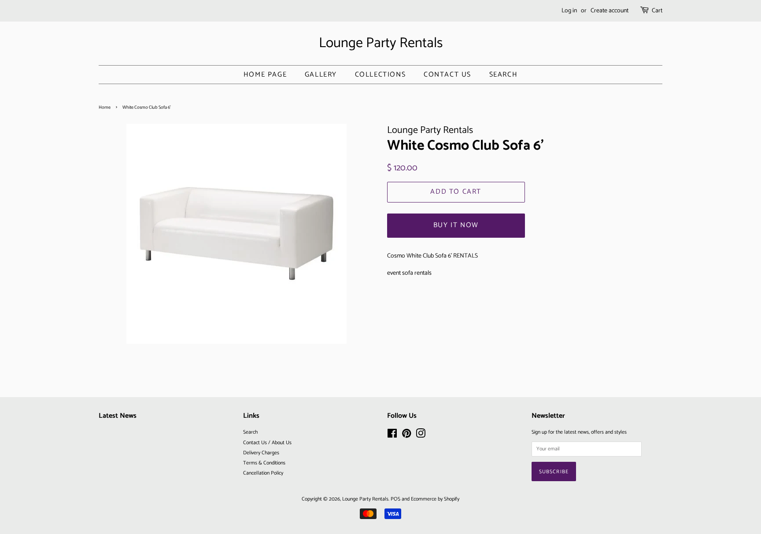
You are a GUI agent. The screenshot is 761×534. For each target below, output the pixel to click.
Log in (569, 11)
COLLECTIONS (380, 75)
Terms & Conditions (264, 463)
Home (105, 107)
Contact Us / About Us (267, 442)
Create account (609, 11)
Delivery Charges (261, 453)
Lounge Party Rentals (381, 43)
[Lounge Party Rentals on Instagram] (420, 435)
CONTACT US (447, 75)
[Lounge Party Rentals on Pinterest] (406, 435)
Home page (265, 75)
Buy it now (456, 225)
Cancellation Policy (263, 473)
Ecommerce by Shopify (435, 499)
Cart (657, 11)
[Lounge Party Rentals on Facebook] (392, 435)
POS (395, 499)
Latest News (118, 416)
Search (503, 75)
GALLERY (321, 75)
